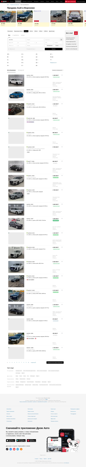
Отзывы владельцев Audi (71, 41)
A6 (28, 62)
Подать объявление (10, 411)
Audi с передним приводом (53, 370)
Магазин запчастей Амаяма (33, 413)
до (36, 42)
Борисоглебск (22, 378)
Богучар (28, 378)
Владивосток (22, 381)
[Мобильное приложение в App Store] (10, 440)
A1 (14, 59)
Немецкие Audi (19, 370)
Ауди (46, 399)
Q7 (57, 54)
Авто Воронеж (66, 462)
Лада (17, 375)
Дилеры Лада (35, 384)
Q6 (42, 65)
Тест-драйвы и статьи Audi (71, 44)
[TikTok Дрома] (7, 449)
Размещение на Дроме (75, 408)
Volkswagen (32, 375)
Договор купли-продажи (32, 418)
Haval (21, 375)
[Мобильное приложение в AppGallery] (31, 440)
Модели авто (42, 455)
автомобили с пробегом (32, 401)
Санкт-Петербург (30, 381)
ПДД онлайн (53, 418)
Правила (45, 458)
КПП (46, 42)
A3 (14, 65)
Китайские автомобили (11, 418)
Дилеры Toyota (28, 384)
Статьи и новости (54, 413)
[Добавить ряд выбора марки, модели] (61, 39)
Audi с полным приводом (42, 370)
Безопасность (73, 411)
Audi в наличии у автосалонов (55, 384)
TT (57, 59)
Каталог (52, 1)
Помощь (41, 458)
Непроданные (49, 45)
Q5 (42, 62)
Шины (57, 1)
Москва (12, 1)
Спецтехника (9, 421)
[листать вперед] (82, 18)
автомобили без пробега (42, 401)
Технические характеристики (71, 46)
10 (28, 362)
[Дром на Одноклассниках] (21, 449)
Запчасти (42, 1)
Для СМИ (49, 458)
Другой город (51, 31)
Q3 (42, 59)
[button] (23, 373)
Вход (81, 1)
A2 (14, 62)
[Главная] (5, 1)
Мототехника (30, 408)
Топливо (56, 42)
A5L (28, 59)
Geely (24, 375)
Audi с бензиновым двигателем (29, 370)
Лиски (17, 378)
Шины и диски (9, 416)
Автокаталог (30, 421)
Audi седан (18, 373)
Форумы (52, 411)
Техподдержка (73, 413)
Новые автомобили (23, 401)
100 (14, 54)
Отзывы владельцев (31, 416)
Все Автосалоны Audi (44, 384)
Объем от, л (11, 45)
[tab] (9, 36)
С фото (57, 45)
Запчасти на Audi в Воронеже (71, 48)
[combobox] (17, 39)
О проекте (36, 458)
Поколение (47, 39)
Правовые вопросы (54, 421)
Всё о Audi (69, 33)
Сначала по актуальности (57, 70)
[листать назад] (3, 18)
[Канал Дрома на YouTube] (14, 449)
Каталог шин (53, 408)
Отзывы (47, 1)
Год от (28, 42)
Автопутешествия (54, 416)
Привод (28, 45)
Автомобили (18, 1)
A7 (28, 65)
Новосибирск (37, 381)
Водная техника (31, 411)
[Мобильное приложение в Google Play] (21, 440)
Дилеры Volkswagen (20, 384)
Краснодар (44, 381)
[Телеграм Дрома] (17, 449)
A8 (42, 54)
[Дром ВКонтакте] (10, 449)
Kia (28, 375)
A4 (28, 54)
